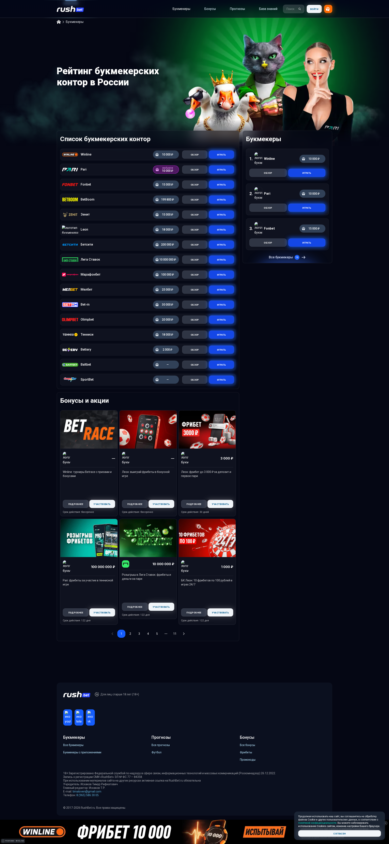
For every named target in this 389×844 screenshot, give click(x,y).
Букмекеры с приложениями (82, 752)
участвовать (102, 504)
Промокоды (247, 759)
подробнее (75, 504)
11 (174, 633)
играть (306, 173)
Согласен (339, 833)
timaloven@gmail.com (87, 791)
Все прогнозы (161, 745)
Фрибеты (246, 752)
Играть (221, 154)
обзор (268, 173)
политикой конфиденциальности (317, 822)
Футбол (156, 752)
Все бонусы (247, 745)
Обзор (195, 154)
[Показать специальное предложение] (328, 9)
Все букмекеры (283, 257)
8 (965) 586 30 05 (87, 795)
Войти (314, 9)
